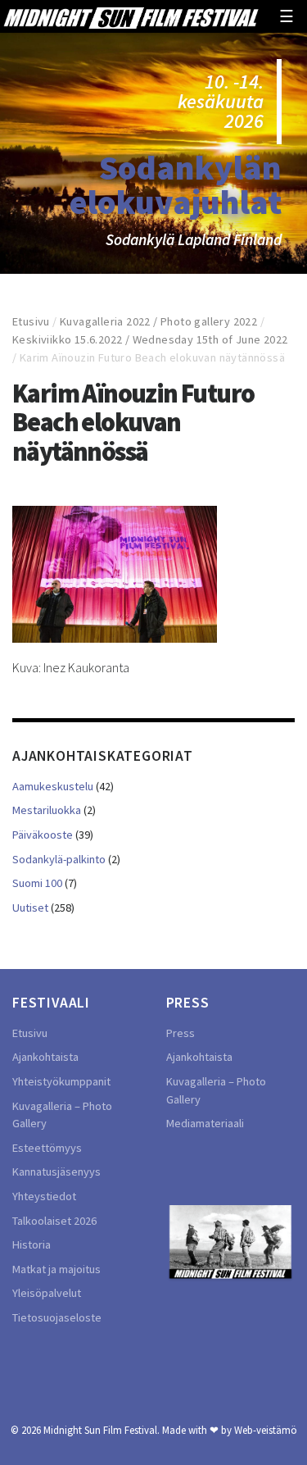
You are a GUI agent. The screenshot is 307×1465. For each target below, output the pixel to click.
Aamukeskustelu (52, 786)
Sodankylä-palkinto (59, 859)
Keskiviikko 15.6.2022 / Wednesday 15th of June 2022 (149, 339)
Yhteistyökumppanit (61, 1081)
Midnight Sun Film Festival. (101, 1429)
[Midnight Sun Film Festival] (130, 16)
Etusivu (31, 321)
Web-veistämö (265, 1429)
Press (180, 1033)
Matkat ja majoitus (56, 1269)
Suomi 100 (37, 883)
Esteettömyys (47, 1147)
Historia (31, 1244)
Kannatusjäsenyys (56, 1171)
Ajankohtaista (45, 1056)
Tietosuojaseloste (57, 1317)
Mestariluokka (46, 810)
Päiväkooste (42, 834)
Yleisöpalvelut (46, 1292)
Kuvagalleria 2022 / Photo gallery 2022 (158, 321)
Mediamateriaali (205, 1123)
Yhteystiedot (44, 1196)
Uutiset (30, 907)
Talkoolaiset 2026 (54, 1220)
